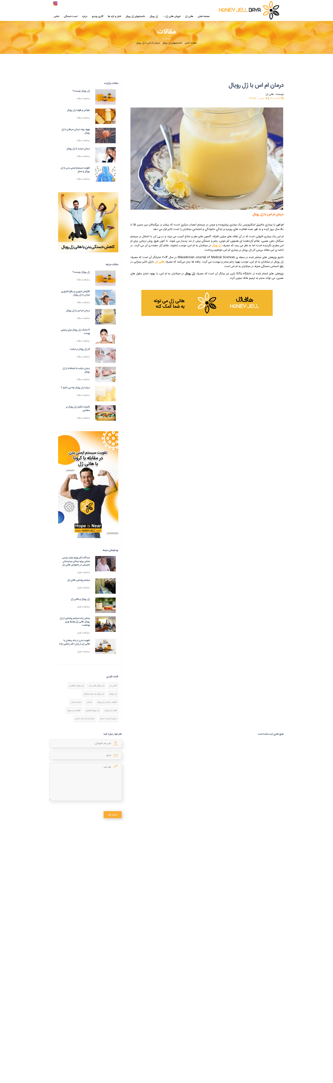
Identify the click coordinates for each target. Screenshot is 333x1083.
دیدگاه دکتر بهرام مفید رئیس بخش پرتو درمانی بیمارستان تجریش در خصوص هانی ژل (76, 561)
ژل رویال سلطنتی (76, 685)
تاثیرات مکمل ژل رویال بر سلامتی (78, 408)
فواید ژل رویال (110, 710)
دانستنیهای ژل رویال (135, 16)
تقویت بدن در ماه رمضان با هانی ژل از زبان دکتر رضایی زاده (74, 642)
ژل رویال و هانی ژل (80, 599)
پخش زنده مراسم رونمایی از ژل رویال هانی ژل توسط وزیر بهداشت (75, 621)
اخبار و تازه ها (114, 16)
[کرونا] (88, 484)
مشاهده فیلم (83, 573)
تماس (56, 16)
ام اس (89, 702)
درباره (84, 16)
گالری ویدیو (97, 16)
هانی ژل (189, 16)
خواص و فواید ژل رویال (78, 110)
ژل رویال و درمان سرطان (94, 694)
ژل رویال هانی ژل (96, 685)
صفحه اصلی (204, 16)
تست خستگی (71, 16)
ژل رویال (154, 16)
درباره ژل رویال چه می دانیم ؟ (75, 388)
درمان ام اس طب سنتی (85, 718)
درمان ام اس (76, 702)
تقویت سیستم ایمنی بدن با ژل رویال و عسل (75, 170)
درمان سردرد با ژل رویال (78, 149)
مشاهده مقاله (83, 99)
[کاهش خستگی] (88, 222)
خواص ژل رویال (73, 710)
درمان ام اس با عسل (108, 718)
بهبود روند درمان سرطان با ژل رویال (75, 131)
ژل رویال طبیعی (92, 710)
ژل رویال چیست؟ (81, 91)
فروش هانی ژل (173, 16)
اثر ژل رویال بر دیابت (80, 349)
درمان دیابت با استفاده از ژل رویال (76, 370)
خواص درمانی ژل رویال (107, 702)
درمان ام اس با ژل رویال (78, 311)
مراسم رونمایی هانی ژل (78, 580)
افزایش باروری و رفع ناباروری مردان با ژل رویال (75, 293)
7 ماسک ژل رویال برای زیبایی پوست (75, 332)
